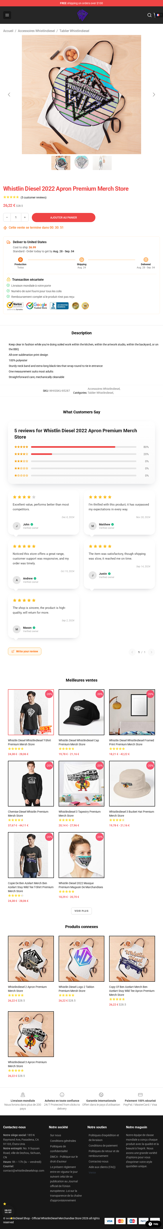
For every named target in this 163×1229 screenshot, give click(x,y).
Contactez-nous (98, 1161)
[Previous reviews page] (132, 652)
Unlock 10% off (8, 1211)
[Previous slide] (9, 94)
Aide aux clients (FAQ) (102, 1167)
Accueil (8, 31)
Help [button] (155, 1224)
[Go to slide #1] (60, 163)
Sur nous (55, 1135)
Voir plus (81, 911)
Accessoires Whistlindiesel (36, 31)
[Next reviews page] (151, 652)
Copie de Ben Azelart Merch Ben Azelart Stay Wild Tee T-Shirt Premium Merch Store (30, 887)
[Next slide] (153, 94)
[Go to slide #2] (81, 163)
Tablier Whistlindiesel (74, 31)
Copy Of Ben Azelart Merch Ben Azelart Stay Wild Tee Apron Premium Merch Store (131, 990)
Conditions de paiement (103, 1145)
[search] (149, 15)
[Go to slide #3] (102, 163)
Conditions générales (63, 1140)
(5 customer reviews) (34, 197)
